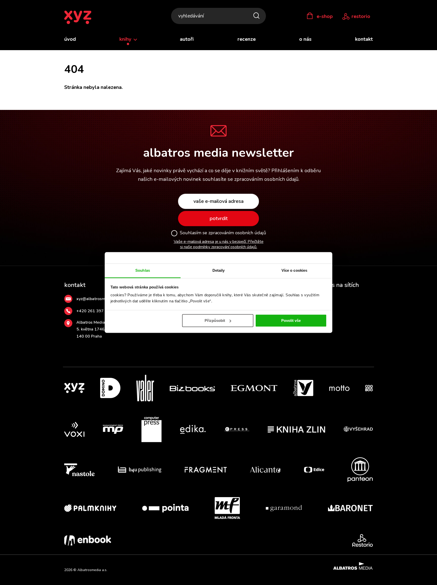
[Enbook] (88, 540)
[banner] (77, 18)
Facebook (322, 311)
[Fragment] (205, 470)
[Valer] (145, 388)
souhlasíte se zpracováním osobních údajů (250, 179)
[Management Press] (113, 429)
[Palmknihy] (90, 508)
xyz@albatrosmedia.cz (97, 299)
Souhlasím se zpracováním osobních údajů (223, 233)
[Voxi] (74, 429)
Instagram (323, 299)
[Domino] (110, 388)
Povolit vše (291, 320)
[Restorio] (362, 540)
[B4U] (139, 470)
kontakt (364, 39)
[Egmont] (254, 388)
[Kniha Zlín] (296, 429)
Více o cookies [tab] (294, 270)
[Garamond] (284, 508)
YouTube (322, 323)
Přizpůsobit (215, 320)
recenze (246, 39)
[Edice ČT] (314, 470)
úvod (70, 39)
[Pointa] (165, 508)
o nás (305, 39)
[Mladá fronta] (227, 508)
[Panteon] (360, 470)
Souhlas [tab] (142, 270)
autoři (187, 39)
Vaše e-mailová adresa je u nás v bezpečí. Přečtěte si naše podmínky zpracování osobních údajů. (219, 244)
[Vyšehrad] (358, 429)
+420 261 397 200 (94, 311)
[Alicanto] (265, 470)
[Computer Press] (151, 429)
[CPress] (236, 429)
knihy (126, 39)
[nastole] (79, 470)
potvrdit (219, 218)
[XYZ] (74, 388)
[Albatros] (303, 388)
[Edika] (192, 429)
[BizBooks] (192, 388)
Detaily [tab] (218, 270)
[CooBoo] (369, 388)
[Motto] (339, 388)
